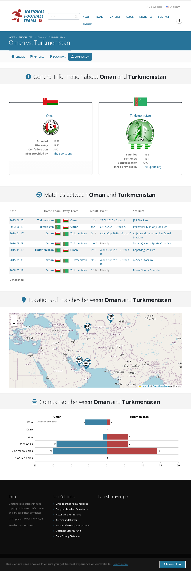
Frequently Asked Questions (72, 509)
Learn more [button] (120, 564)
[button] (86, 365)
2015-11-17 (17, 250)
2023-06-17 (17, 227)
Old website (155, 6)
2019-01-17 (17, 233)
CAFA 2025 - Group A (113, 220)
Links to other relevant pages (72, 503)
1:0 (93, 243)
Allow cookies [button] (172, 564)
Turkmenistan (140, 115)
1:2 (93, 220)
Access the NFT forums (68, 514)
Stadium (138, 211)
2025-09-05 (17, 220)
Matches (38, 56)
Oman (50, 115)
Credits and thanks (66, 520)
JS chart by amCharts (46, 421)
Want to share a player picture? (73, 525)
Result (94, 211)
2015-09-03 (17, 260)
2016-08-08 (17, 243)
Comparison (81, 56)
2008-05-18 (17, 270)
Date (13, 211)
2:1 (93, 250)
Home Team (52, 211)
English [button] (173, 6)
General (20, 56)
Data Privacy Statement (68, 536)
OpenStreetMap (161, 386)
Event (104, 211)
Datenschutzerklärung (68, 530)
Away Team (70, 211)
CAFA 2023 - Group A (113, 227)
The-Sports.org (63, 153)
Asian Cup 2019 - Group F (115, 233)
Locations (59, 56)
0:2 (93, 227)
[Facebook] (179, 20)
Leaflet (145, 386)
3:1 (93, 233)
